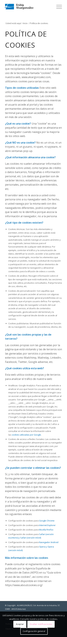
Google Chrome (46, 520)
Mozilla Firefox (46, 529)
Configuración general (34, 631)
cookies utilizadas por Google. (26, 434)
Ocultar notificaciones (41, 624)
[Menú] (57, 6)
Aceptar (20, 624)
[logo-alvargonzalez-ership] (28, 6)
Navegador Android (48, 542)
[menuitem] (57, 6)
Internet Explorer (47, 525)
